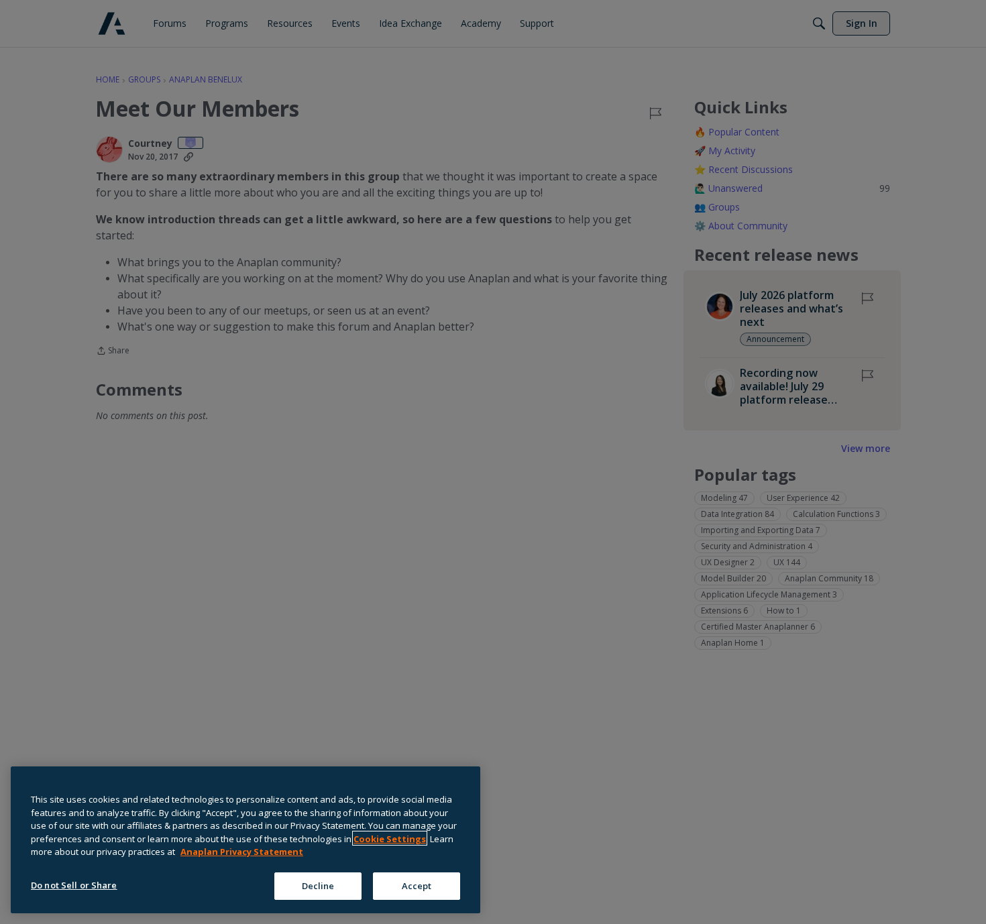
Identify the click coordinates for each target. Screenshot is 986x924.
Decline (318, 885)
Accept (417, 885)
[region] (245, 839)
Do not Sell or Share (74, 884)
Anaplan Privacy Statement (241, 852)
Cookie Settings (389, 838)
